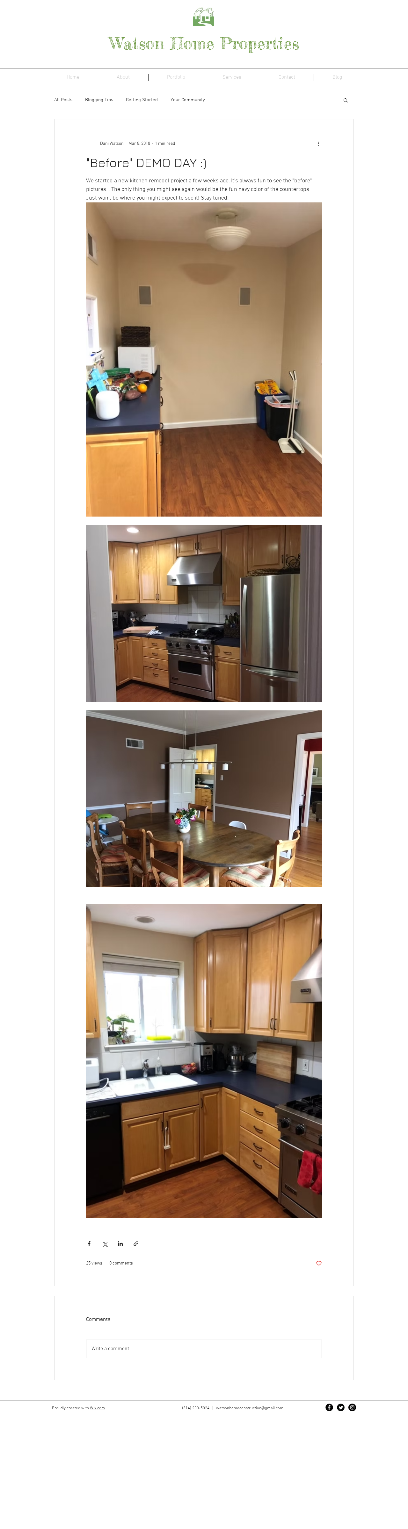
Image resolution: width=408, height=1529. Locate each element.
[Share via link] (136, 1244)
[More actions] (318, 143)
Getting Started (142, 100)
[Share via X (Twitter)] (105, 1244)
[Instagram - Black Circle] (352, 1407)
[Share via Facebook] (89, 1244)
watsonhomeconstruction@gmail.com (249, 1408)
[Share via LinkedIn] (120, 1244)
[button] (346, 99)
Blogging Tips (99, 100)
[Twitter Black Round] (341, 1407)
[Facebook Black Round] (329, 1407)
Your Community (188, 100)
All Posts (63, 100)
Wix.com (97, 1408)
